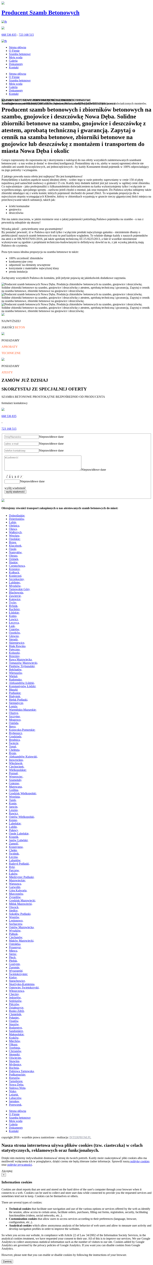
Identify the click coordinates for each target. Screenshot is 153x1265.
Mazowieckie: (17, 880)
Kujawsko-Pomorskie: (22, 729)
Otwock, (14, 907)
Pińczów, (14, 1004)
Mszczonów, (16, 893)
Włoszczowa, (17, 990)
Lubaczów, (15, 1098)
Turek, (13, 800)
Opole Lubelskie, (19, 833)
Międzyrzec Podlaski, (21, 877)
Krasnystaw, (16, 846)
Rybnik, (13, 605)
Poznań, (13, 773)
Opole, (13, 549)
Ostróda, (14, 723)
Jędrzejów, (15, 997)
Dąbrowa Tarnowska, (22, 1071)
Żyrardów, (15, 897)
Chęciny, (14, 994)
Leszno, (13, 810)
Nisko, (13, 1091)
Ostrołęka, (15, 944)
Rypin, (13, 753)
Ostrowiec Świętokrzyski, (24, 987)
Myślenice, (15, 1064)
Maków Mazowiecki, (21, 940)
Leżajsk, (14, 1094)
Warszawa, (15, 883)
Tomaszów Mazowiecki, (23, 662)
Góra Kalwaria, (18, 890)
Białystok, (15, 696)
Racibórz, (14, 609)
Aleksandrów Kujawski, (23, 756)
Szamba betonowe (20, 54)
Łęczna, (13, 857)
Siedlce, (13, 910)
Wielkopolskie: (17, 769)
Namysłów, (15, 552)
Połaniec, (14, 1017)
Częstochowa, (17, 565)
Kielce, (13, 977)
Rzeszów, (14, 1077)
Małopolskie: (16, 1034)
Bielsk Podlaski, (18, 699)
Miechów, (15, 1041)
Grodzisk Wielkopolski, (23, 793)
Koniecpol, (15, 575)
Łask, (12, 626)
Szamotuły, (15, 780)
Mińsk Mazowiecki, (20, 903)
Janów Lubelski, (18, 840)
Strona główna (17, 47)
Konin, (13, 803)
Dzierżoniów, (17, 518)
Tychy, (13, 602)
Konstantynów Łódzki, (22, 686)
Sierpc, (13, 954)
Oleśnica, (14, 525)
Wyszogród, (16, 970)
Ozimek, (14, 559)
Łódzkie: (14, 612)
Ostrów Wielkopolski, (22, 816)
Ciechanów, (16, 937)
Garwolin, (15, 887)
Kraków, (14, 1037)
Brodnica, (15, 739)
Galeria (13, 60)
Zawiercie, (15, 595)
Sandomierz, (16, 1031)
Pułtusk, (13, 934)
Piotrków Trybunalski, (22, 666)
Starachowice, (17, 980)
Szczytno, (15, 716)
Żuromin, (14, 967)
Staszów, (14, 1024)
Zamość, (14, 843)
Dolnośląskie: (17, 515)
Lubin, (13, 522)
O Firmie (14, 50)
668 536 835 (8, 34)
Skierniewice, (17, 642)
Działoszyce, (16, 1007)
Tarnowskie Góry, (19, 589)
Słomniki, (14, 1054)
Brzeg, (13, 542)
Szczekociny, (16, 579)
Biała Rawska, (17, 646)
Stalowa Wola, (17, 1087)
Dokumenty (16, 64)
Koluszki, (14, 652)
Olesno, (13, 555)
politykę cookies (139, 1161)
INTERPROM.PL (80, 1137)
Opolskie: (14, 539)
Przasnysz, (15, 947)
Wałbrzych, (15, 532)
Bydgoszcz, (16, 733)
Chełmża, (14, 749)
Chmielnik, (15, 1014)
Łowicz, (14, 619)
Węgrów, (14, 917)
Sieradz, (13, 639)
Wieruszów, (16, 672)
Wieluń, (13, 676)
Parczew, (14, 870)
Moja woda (15, 57)
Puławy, (13, 830)
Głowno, (14, 636)
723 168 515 (26, 34)
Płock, (12, 957)
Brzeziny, (14, 656)
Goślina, (14, 790)
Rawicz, (14, 813)
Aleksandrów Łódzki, (22, 682)
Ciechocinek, (16, 766)
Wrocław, (14, 535)
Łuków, (13, 873)
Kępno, (13, 820)
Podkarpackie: (17, 1074)
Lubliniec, (15, 582)
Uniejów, (14, 629)
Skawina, (14, 1061)
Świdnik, (14, 853)
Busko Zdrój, (17, 1010)
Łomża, (13, 706)
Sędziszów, (15, 1000)
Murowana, (16, 786)
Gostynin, (15, 964)
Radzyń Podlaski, (19, 863)
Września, (15, 796)
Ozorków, (15, 632)
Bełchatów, (15, 669)
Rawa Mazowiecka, (20, 659)
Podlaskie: (15, 693)
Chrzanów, (15, 1051)
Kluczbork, (15, 545)
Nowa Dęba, (16, 1084)
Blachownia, (16, 592)
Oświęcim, (15, 1057)
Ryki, (12, 867)
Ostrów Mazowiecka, (21, 927)
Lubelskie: (15, 823)
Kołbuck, (14, 572)
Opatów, (14, 1021)
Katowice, (15, 599)
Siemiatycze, (16, 703)
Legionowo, (16, 920)
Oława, (13, 529)
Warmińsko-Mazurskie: (22, 709)
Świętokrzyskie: (18, 974)
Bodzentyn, (16, 1027)
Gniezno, (14, 783)
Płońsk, (13, 960)
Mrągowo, (15, 719)
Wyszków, (15, 930)
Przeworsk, (15, 1104)
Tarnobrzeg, (16, 1081)
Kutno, (13, 616)
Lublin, (13, 826)
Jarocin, (13, 806)
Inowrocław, (16, 759)
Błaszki (13, 689)
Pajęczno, (14, 649)
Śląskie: (13, 562)
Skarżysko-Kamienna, (22, 984)
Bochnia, (14, 1067)
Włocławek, (16, 763)
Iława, (12, 726)
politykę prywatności (19, 1164)
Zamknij (7, 1261)
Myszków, (15, 585)
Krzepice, (14, 569)
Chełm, (13, 850)
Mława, (13, 950)
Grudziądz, (15, 736)
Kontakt (13, 67)
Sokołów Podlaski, (20, 913)
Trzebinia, (15, 1047)
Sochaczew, (16, 923)
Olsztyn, (14, 713)
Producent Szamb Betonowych (40, 12)
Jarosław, (14, 1101)
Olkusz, (13, 1044)
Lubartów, (15, 860)
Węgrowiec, (16, 776)
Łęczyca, (14, 622)
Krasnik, (14, 836)
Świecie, (14, 743)
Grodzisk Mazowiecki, (22, 900)
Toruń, (13, 746)
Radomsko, (15, 679)
